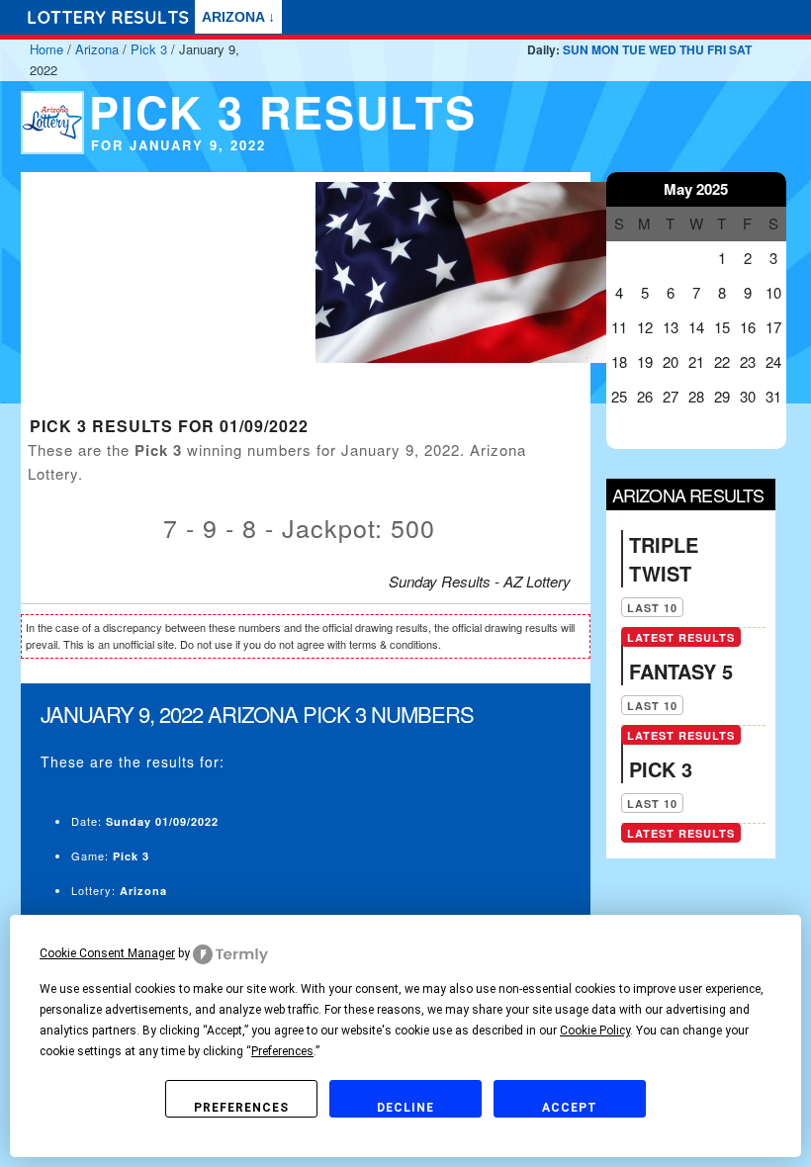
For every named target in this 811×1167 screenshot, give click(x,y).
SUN (575, 49)
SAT (740, 49)
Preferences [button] (282, 1051)
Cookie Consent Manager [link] (107, 953)
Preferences (241, 1108)
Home (46, 49)
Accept (569, 1108)
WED (662, 49)
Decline (405, 1108)
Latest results (681, 637)
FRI (716, 49)
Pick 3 (149, 49)
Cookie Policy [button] (595, 1030)
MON (605, 49)
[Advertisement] (158, 295)
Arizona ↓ (238, 17)
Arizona (97, 49)
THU (691, 49)
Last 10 (652, 607)
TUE (634, 49)
